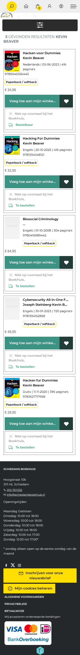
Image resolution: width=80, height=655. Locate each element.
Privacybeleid (15, 604)
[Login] (49, 6)
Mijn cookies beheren (33, 588)
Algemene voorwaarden (24, 596)
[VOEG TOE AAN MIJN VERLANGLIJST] (66, 101)
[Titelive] (40, 650)
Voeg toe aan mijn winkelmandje (34, 101)
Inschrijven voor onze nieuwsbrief (44, 575)
